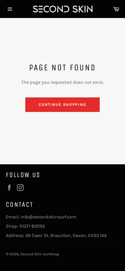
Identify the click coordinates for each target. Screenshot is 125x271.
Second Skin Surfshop (39, 254)
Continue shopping (62, 104)
